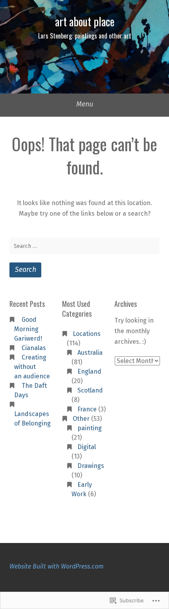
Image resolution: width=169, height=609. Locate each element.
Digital (86, 447)
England (89, 371)
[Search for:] (84, 246)
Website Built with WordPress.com (56, 566)
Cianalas (34, 348)
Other (81, 418)
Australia (90, 352)
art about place (84, 21)
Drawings (90, 466)
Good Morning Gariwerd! (28, 329)
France (87, 409)
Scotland (90, 390)
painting (89, 428)
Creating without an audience (32, 367)
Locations (87, 334)
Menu (84, 104)
